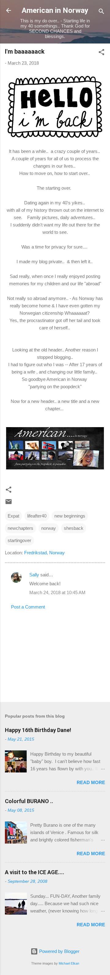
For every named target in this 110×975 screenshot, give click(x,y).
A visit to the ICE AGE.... (34, 872)
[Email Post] (8, 503)
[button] (101, 53)
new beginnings (69, 515)
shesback (73, 528)
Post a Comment (28, 606)
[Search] (101, 12)
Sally (34, 574)
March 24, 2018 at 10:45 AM (57, 592)
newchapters (20, 528)
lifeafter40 (36, 515)
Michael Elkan (69, 963)
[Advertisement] (55, 654)
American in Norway (55, 10)
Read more (91, 782)
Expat (13, 515)
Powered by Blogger (58, 951)
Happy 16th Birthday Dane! (38, 730)
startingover (19, 540)
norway (48, 528)
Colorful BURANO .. (29, 801)
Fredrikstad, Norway (44, 552)
